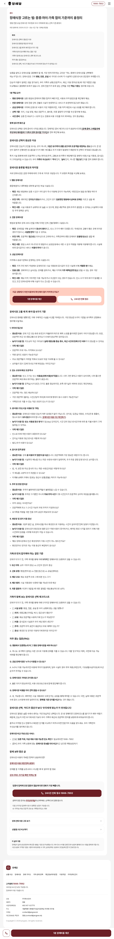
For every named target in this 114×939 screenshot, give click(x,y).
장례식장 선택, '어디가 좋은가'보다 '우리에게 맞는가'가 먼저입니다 (34, 64)
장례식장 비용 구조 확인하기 (53, 417)
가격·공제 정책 (38, 874)
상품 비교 (9, 874)
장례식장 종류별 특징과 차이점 (22, 44)
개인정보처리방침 (51, 874)
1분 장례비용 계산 (34, 299)
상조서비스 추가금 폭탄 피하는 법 (23, 775)
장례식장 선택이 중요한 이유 (21, 40)
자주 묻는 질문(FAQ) (19, 60)
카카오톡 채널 (30, 800)
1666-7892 (18, 884)
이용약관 (62, 874)
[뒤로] (5, 4)
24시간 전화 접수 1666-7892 (59, 793)
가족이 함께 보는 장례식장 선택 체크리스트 (26, 56)
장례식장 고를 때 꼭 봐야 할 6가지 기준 (25, 48)
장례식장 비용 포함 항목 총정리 (22, 763)
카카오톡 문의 (72, 874)
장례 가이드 (27, 874)
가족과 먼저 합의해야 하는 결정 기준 (24, 52)
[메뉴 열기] (109, 4)
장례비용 (18, 874)
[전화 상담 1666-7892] (6, 933)
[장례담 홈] (14, 3)
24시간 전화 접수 (81, 299)
